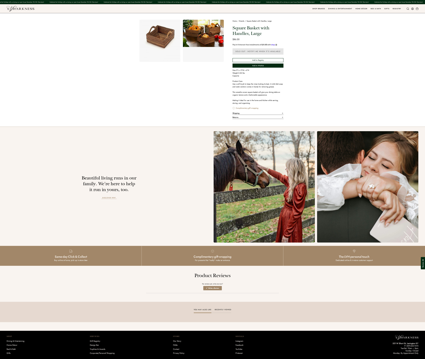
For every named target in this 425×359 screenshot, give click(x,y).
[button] (408, 8)
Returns (235, 117)
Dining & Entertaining (15, 341)
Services (94, 336)
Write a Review (215, 288)
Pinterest (239, 353)
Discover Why (109, 198)
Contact (176, 349)
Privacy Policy (178, 353)
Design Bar (94, 345)
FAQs (175, 345)
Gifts (9, 353)
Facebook (239, 345)
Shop (9, 336)
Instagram (239, 341)
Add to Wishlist (258, 65)
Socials (240, 336)
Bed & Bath (11, 349)
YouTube (239, 349)
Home (235, 21)
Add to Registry (258, 60)
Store (176, 336)
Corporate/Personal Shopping (102, 353)
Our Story (177, 341)
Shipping (236, 113)
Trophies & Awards (97, 349)
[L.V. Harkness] (20, 8)
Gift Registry (95, 341)
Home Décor (12, 345)
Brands (241, 21)
